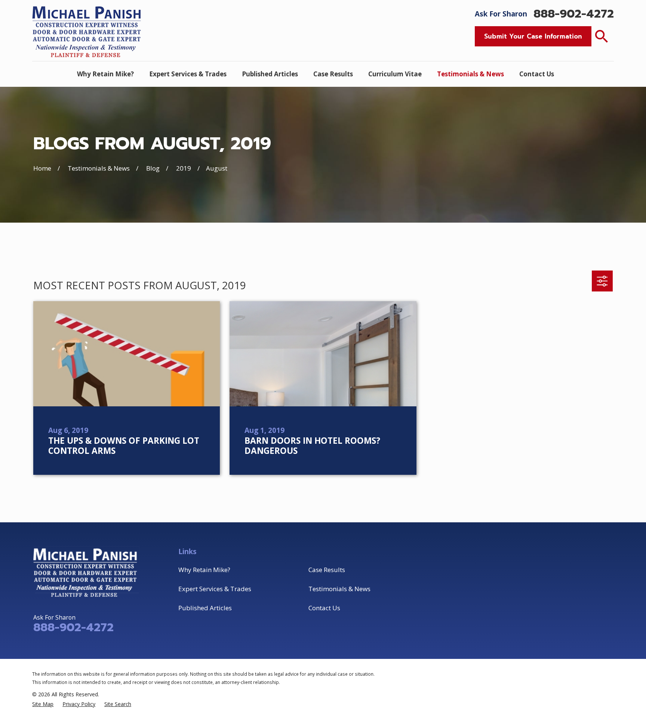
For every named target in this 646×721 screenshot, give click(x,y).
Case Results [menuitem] (333, 74)
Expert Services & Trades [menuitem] (188, 74)
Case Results (326, 569)
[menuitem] (42, 704)
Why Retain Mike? (204, 569)
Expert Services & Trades (214, 588)
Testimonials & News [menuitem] (470, 74)
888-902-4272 (573, 14)
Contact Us (324, 608)
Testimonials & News (339, 588)
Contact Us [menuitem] (536, 74)
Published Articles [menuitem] (270, 74)
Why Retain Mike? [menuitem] (105, 74)
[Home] (88, 30)
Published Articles (205, 608)
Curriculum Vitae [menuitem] (395, 74)
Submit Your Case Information (533, 36)
